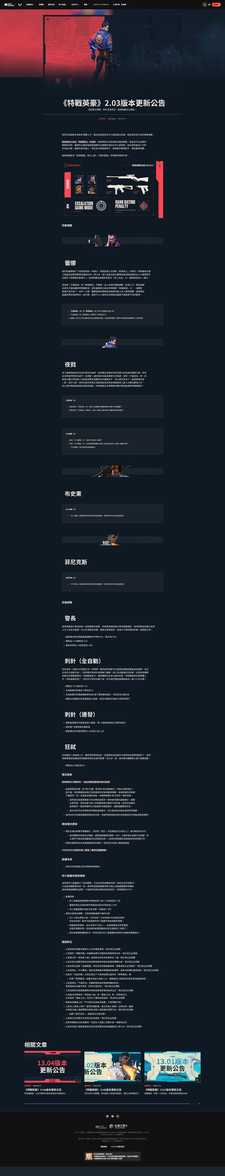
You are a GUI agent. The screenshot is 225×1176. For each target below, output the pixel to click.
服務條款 (104, 1146)
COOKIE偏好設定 (117, 1146)
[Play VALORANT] (20, 4)
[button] (102, 119)
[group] (112, 1074)
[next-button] (199, 1104)
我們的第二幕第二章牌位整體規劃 (90, 850)
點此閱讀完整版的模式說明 (96, 782)
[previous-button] (194, 1104)
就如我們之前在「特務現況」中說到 (79, 142)
